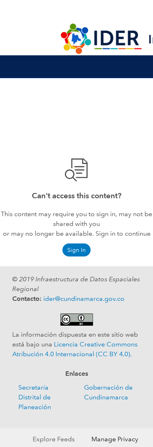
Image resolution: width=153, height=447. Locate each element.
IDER (77, 11)
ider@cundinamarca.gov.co (83, 298)
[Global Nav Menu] (11, 11)
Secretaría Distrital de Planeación (34, 397)
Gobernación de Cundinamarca (108, 392)
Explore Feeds (54, 439)
